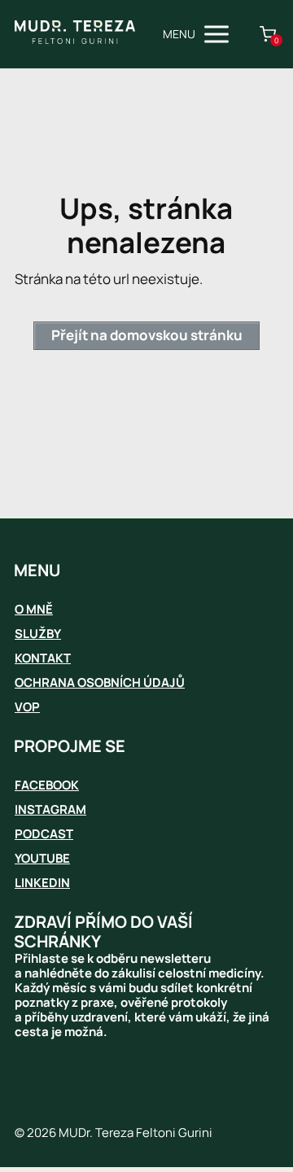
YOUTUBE (42, 858)
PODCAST (44, 833)
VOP (27, 706)
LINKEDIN (42, 882)
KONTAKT (43, 658)
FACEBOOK (47, 785)
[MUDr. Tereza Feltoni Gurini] (75, 34)
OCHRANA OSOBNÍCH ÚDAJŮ (100, 682)
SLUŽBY (38, 633)
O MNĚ (34, 609)
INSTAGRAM (50, 809)
